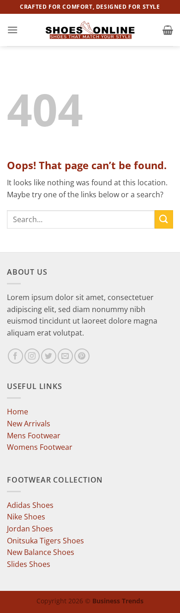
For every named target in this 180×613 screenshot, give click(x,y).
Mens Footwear (33, 435)
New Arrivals (28, 423)
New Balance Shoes (40, 552)
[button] (12, 29)
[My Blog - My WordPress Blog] (90, 30)
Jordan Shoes (30, 529)
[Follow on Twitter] (48, 356)
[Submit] (164, 219)
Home (17, 412)
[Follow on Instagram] (32, 356)
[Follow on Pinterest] (82, 356)
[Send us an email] (65, 356)
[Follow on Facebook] (15, 356)
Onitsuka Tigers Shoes (45, 541)
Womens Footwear (39, 447)
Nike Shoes (26, 517)
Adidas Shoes (30, 505)
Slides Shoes (28, 564)
